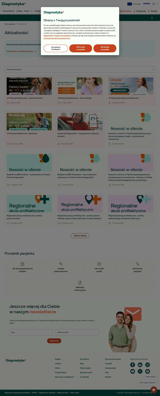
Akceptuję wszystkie (105, 48)
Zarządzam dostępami (55, 48)
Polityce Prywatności (62, 36)
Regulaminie (48, 36)
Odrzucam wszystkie (80, 48)
